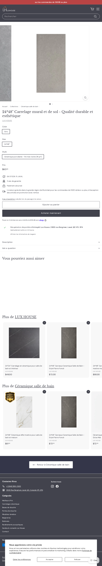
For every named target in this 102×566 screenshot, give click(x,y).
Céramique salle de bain (29, 106)
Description (7, 242)
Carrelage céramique (10, 504)
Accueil (4, 106)
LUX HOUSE (7, 120)
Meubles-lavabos (9, 514)
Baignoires (6, 518)
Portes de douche (9, 511)
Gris (6, 131)
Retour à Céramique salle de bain (52, 464)
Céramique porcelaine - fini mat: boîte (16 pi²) (23, 157)
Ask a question (9, 248)
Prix (3, 165)
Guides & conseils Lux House (13, 528)
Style (4, 152)
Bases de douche (9, 507)
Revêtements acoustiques (12, 525)
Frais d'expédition (8, 199)
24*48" (7, 144)
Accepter (50, 559)
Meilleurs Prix (7, 501)
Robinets (5, 521)
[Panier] (92, 9)
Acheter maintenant (51, 213)
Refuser (77, 559)
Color (4, 126)
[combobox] (51, 16)
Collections (14, 106)
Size (4, 139)
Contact (5, 532)
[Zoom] (85, 97)
